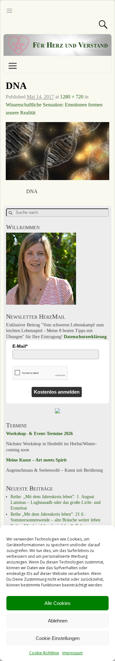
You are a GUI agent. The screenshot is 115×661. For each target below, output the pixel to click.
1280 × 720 (71, 96)
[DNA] (58, 155)
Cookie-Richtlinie (44, 653)
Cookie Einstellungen (58, 638)
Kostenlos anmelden (57, 392)
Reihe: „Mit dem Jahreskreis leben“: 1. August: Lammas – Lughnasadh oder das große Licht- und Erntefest (56, 502)
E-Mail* (19, 346)
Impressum (72, 653)
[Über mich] (41, 303)
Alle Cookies (57, 603)
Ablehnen (57, 620)
